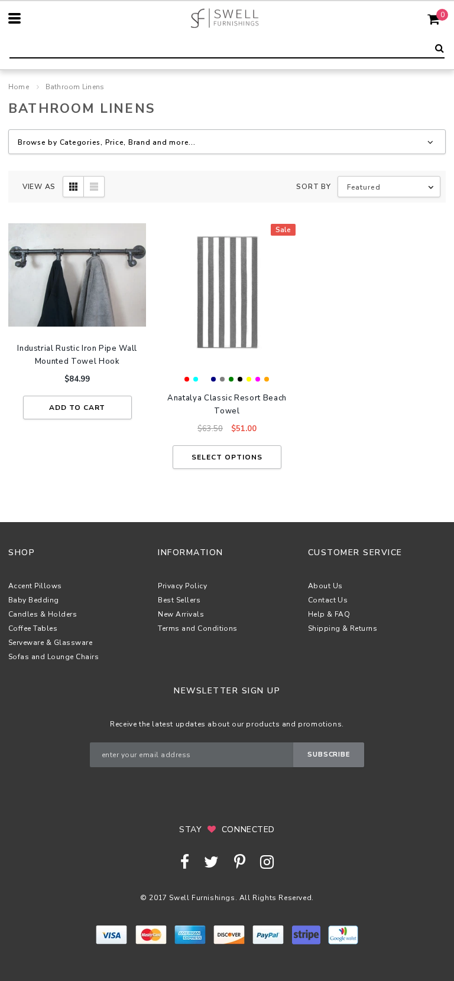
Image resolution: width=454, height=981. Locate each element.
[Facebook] (185, 862)
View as (39, 186)
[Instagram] (267, 862)
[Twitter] (211, 862)
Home (18, 87)
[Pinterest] (240, 862)
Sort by (313, 186)
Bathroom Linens (75, 87)
